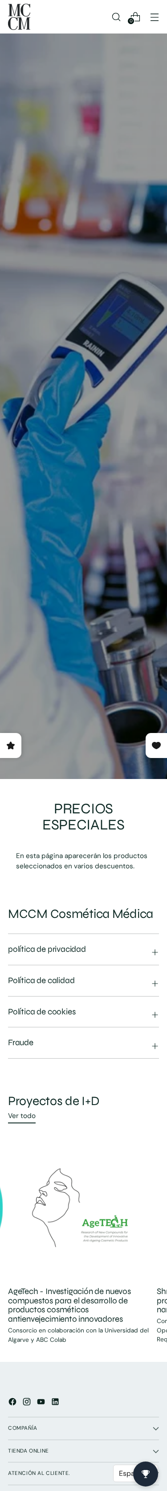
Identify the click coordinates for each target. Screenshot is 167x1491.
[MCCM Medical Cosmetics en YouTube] (42, 1403)
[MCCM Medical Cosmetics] (19, 17)
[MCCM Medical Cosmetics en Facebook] (13, 1403)
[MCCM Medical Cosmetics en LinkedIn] (56, 1403)
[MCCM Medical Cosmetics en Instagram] (27, 1403)
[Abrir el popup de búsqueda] (116, 17)
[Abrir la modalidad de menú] (154, 17)
